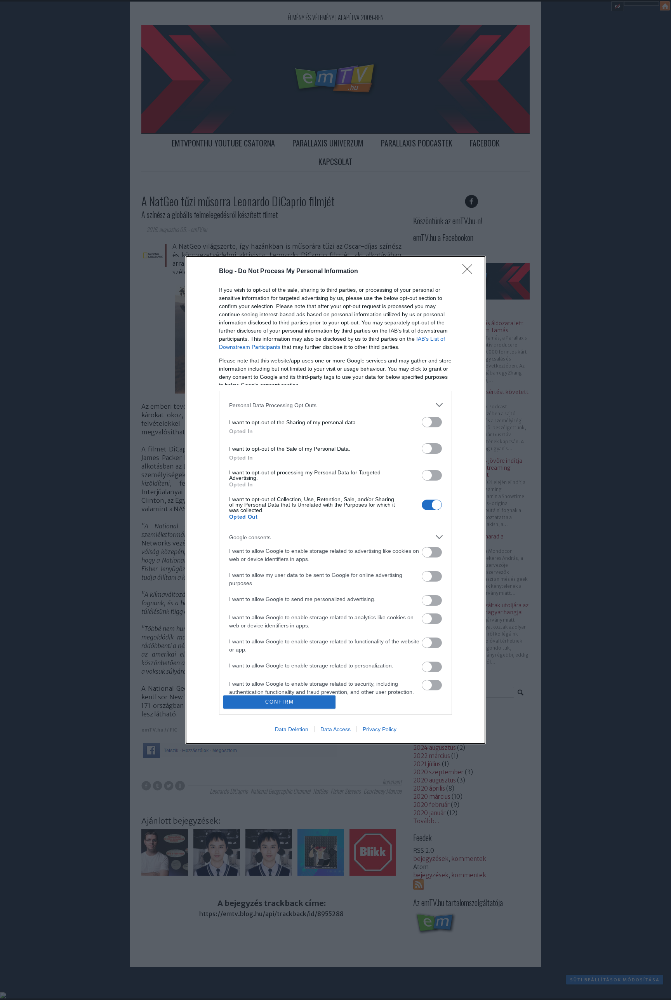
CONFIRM (279, 702)
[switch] (432, 422)
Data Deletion (291, 729)
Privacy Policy (379, 729)
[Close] (469, 271)
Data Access (335, 729)
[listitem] (335, 405)
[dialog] (335, 499)
